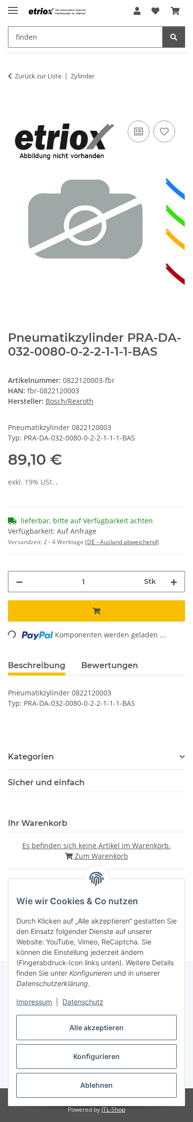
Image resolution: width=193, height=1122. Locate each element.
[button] (137, 11)
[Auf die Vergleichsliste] (138, 131)
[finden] (173, 37)
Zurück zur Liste (38, 75)
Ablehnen (96, 1085)
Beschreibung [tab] (36, 665)
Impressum (34, 1001)
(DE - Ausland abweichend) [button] (122, 542)
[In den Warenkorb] (16, 107)
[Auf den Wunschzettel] (164, 131)
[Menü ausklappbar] (13, 6)
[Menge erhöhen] (174, 581)
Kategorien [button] (31, 756)
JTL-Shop (113, 1109)
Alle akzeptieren (96, 1027)
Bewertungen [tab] (109, 665)
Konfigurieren (96, 1056)
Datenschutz (82, 1001)
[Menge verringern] (19, 581)
